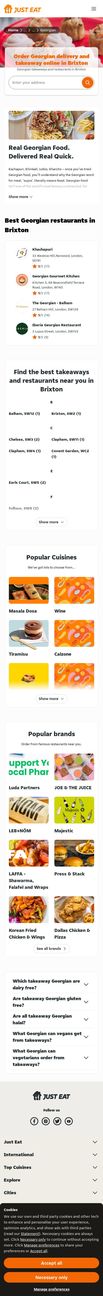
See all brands (49, 948)
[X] (57, 1121)
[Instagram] (46, 1121)
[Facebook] (34, 1121)
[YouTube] (69, 1121)
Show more (18, 196)
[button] (87, 82)
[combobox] (44, 82)
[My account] (93, 8)
